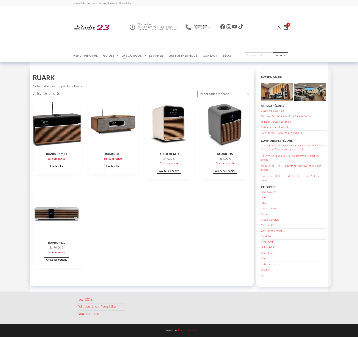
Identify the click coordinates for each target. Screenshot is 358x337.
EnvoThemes (187, 330)
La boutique (132, 57)
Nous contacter (89, 314)
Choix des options (56, 260)
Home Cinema (268, 253)
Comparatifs (267, 225)
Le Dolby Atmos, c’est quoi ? (276, 122)
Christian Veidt (269, 146)
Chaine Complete (270, 220)
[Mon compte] (279, 27)
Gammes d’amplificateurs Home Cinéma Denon (286, 116)
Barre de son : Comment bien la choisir (281, 133)
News (264, 258)
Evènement (267, 242)
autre (263, 198)
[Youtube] (234, 26)
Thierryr (265, 156)
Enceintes (266, 236)
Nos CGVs (85, 299)
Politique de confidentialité (97, 306)
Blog (227, 55)
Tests (263, 275)
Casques (265, 214)
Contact (210, 55)
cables (264, 203)
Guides (108, 55)
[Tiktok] (240, 26)
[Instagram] (228, 26)
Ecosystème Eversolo (272, 111)
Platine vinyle (268, 264)
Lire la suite (56, 166)
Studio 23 (266, 166)
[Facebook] (222, 26)
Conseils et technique (272, 231)
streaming (266, 270)
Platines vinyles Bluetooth (274, 127)
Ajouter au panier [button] (169, 171)
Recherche (280, 56)
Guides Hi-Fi (267, 247)
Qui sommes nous (183, 55)
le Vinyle (156, 55)
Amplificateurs (268, 192)
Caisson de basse (270, 209)
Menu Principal (85, 55)
